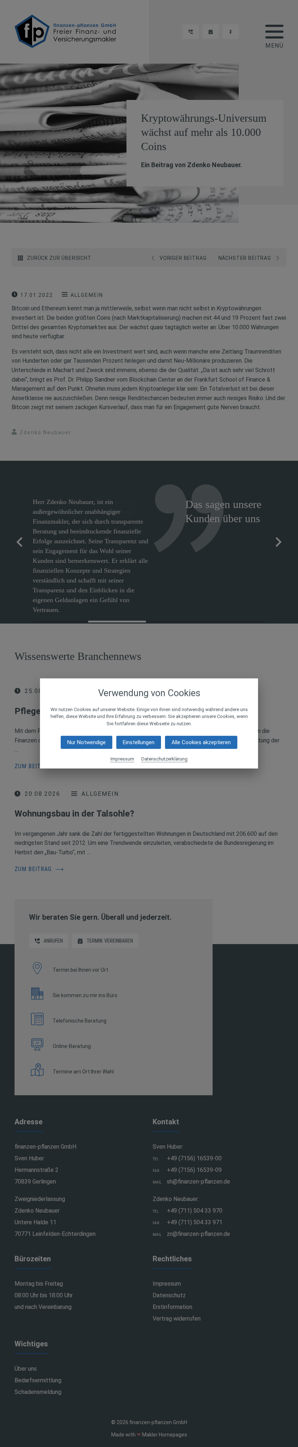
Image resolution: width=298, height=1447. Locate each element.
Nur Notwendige (86, 742)
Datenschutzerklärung (164, 759)
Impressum (122, 759)
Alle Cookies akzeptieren (201, 742)
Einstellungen (138, 742)
